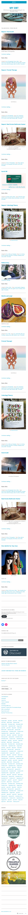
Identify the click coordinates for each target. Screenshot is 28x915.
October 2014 (12, 797)
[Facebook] (2, 624)
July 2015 (18, 792)
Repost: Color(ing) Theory (9, 205)
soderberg (18, 591)
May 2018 (9, 774)
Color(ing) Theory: (7, 395)
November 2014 (4, 797)
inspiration (21, 115)
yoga (16, 118)
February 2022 (11, 749)
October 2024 (20, 731)
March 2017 (9, 781)
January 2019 (17, 769)
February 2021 (4, 756)
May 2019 (14, 767)
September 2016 (12, 785)
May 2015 (9, 794)
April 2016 (19, 787)
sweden (2, 593)
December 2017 (19, 776)
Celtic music (10, 288)
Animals (7, 196)
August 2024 (12, 733)
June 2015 (3, 794)
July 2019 (3, 767)
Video (18, 61)
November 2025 (19, 724)
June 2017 (15, 780)
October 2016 (4, 785)
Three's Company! (5, 702)
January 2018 (11, 776)
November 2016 (19, 783)
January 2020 (4, 763)
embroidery (18, 333)
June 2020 (15, 760)
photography (18, 62)
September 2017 (20, 778)
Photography (10, 61)
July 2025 (3, 727)
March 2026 (9, 722)
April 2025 (19, 727)
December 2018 (4, 771)
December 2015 (4, 790)
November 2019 (19, 763)
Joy (6, 61)
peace (12, 116)
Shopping (14, 254)
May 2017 (20, 780)
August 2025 (19, 726)
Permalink (23, 64)
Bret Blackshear (4, 288)
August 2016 (19, 785)
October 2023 (12, 738)
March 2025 (3, 729)
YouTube (18, 64)
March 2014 (9, 801)
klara (11, 591)
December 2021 (4, 751)
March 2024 (20, 735)
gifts (7, 255)
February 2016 (11, 789)
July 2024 (18, 733)
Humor (7, 162)
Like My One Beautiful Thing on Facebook (13, 670)
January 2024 (11, 736)
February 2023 (16, 742)
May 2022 (14, 747)
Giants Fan (3, 700)
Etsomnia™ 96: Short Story (6, 712)
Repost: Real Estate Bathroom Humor (13, 124)
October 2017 (12, 778)
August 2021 (12, 753)
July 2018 (18, 772)
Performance (11, 590)
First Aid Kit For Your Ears (9, 546)
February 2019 (11, 769)
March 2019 (3, 769)
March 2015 (20, 794)
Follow (4, 616)
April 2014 (3, 801)
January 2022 (17, 749)
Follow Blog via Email (8, 609)
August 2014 (3, 799)
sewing (7, 335)
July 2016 (3, 787)
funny (2, 164)
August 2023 (3, 740)
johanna (8, 591)
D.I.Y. (14, 333)
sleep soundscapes (15, 198)
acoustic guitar (17, 287)
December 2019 (11, 763)
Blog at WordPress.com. (6, 911)
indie (5, 591)
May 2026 (20, 720)
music (14, 591)
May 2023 (20, 740)
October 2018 (20, 771)
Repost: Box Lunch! (5, 711)
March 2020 (9, 762)
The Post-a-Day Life (5, 665)
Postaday (23, 62)
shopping (19, 255)
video (15, 64)
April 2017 (3, 781)
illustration (11, 255)
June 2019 (9, 767)
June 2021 (3, 754)
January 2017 (4, 783)
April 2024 (14, 735)
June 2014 (15, 799)
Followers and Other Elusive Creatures (9, 663)
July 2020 (10, 760)
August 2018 (12, 772)
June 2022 (9, 747)
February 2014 (16, 801)
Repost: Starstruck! (7, 31)
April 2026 (3, 722)
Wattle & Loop (16, 335)
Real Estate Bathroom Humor (10, 499)
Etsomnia (3, 680)
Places (15, 61)
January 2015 (11, 796)
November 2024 (12, 731)
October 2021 (20, 751)
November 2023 (4, 738)
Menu (14, 2)
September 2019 (12, 765)
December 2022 (11, 744)
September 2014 (20, 797)
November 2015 (12, 790)
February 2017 (16, 781)
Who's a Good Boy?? (5, 709)
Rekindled (3, 703)
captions (22, 162)
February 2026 (16, 722)
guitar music (15, 288)
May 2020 (20, 760)
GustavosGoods (14, 240)
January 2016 (17, 789)
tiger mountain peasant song (10, 593)
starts (2, 64)
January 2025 (17, 729)
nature (11, 196)
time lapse (11, 64)
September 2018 (4, 772)
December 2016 (11, 783)
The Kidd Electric (4, 696)
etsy (5, 255)
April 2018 (14, 774)
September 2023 (20, 738)
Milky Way (14, 62)
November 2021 (12, 751)
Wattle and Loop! (6, 296)
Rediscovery (5, 262)
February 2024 (4, 736)
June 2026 (15, 720)
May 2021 (9, 754)
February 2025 (11, 729)
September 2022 (12, 745)
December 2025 (11, 724)
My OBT (14, 8)
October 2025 (4, 726)
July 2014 (10, 799)
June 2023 (15, 740)
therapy (13, 118)
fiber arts (22, 333)
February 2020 (16, 762)
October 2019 (4, 765)
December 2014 (19, 796)
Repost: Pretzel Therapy (9, 70)
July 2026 (10, 720)
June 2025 (9, 727)
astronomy (3, 62)
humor (5, 164)
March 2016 (3, 789)
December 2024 (4, 731)
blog (19, 162)
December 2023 (19, 736)
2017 (17, 115)
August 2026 (3, 720)
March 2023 (9, 742)
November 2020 (4, 758)
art (20, 254)
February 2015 (4, 796)
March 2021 (20, 754)
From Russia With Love (6, 705)
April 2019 (19, 767)
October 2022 (4, 745)
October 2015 (20, 790)
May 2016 (14, 787)
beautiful (22, 590)
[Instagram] (6, 624)
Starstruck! (4, 452)
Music (7, 287)
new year (9, 116)
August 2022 (19, 745)
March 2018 (20, 774)
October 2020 (12, 758)
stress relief (6, 64)
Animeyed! (3, 698)
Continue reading (6, 54)
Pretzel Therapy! (6, 341)
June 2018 (3, 774)
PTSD (2, 118)
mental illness (4, 116)
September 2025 (12, 726)
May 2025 (14, 727)
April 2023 (3, 742)
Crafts (9, 254)
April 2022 (19, 747)
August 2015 (12, 792)
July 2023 (10, 740)
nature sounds (4, 198)
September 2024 (4, 733)
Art (6, 254)
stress (5, 118)
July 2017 (10, 780)
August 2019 (19, 765)
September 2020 (20, 758)
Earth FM (4, 171)
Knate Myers (8, 62)
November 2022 (19, 744)
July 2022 (3, 747)
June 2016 (9, 787)
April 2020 (3, 762)
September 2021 (4, 753)
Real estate (15, 164)
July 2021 (18, 753)
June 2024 (3, 735)
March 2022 (3, 749)
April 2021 (14, 754)
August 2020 (3, 760)
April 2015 (14, 794)
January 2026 (4, 724)
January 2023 (4, 744)
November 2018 (12, 771)
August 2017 (3, 780)
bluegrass (23, 287)
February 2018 (4, 776)
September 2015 (4, 792)
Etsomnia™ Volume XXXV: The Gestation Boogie (11, 707)
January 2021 (11, 756)
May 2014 (20, 799)
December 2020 (19, 756)
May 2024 (9, 735)
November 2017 (4, 778)
